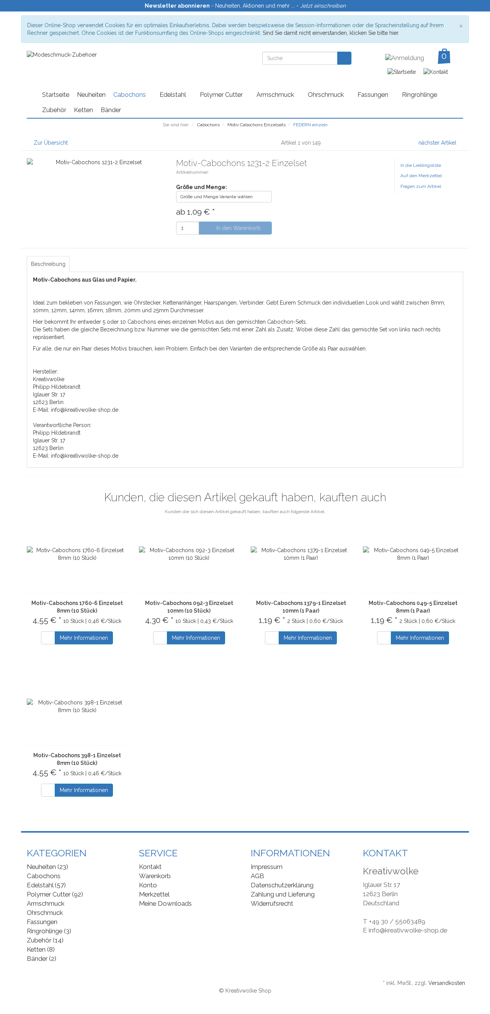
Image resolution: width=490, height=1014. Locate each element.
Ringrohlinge (419, 94)
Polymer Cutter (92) (55, 894)
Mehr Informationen (84, 638)
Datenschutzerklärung (282, 885)
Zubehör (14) (45, 940)
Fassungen (374, 94)
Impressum (267, 867)
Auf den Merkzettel (421, 175)
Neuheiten (91, 94)
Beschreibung (48, 264)
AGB (257, 876)
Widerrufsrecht (272, 903)
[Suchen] (344, 58)
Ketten (83, 110)
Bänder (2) (41, 958)
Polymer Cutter (222, 94)
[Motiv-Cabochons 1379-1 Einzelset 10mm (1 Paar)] (301, 554)
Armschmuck (276, 94)
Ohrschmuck (326, 94)
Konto (148, 885)
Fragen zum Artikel (420, 186)
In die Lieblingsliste (420, 165)
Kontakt (150, 867)
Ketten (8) (41, 949)
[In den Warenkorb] (48, 637)
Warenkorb (155, 876)
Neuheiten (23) (47, 867)
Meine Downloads (165, 903)
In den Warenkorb (238, 228)
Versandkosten (446, 983)
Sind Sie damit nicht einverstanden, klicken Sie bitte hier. (331, 33)
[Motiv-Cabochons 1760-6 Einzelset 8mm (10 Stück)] (77, 554)
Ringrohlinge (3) (49, 931)
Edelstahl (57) (46, 885)
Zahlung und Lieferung (283, 894)
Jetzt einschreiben (323, 6)
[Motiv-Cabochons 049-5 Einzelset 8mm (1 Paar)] (413, 554)
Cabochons (130, 94)
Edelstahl (174, 94)
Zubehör (54, 110)
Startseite (55, 94)
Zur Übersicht (51, 143)
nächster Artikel (438, 143)
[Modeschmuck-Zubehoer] (62, 54)
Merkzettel (154, 894)
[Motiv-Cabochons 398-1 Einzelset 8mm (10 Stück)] (77, 706)
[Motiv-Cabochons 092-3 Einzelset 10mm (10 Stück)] (189, 554)
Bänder (111, 110)
